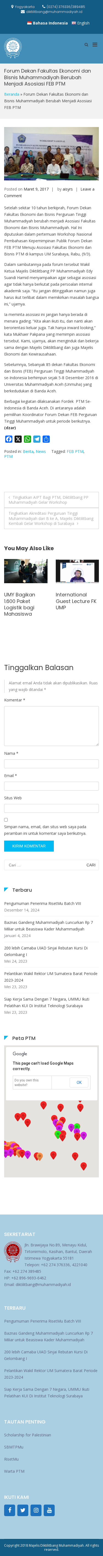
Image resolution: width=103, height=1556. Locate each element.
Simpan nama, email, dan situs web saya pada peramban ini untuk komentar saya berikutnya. (45, 830)
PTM (8, 456)
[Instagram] (35, 1510)
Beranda (11, 94)
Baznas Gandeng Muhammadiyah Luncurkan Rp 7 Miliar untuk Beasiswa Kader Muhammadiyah (48, 926)
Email (10, 775)
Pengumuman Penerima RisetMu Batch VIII (42, 903)
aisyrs (68, 189)
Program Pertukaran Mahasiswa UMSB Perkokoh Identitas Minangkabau (77, 610)
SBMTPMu (13, 1447)
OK (79, 1082)
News (41, 451)
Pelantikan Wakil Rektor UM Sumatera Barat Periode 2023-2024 (51, 977)
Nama (11, 753)
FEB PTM (75, 451)
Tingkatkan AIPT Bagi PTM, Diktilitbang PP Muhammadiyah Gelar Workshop (48, 500)
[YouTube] (49, 1510)
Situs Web (13, 797)
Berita (28, 451)
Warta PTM (14, 1471)
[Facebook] (9, 1510)
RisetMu (11, 1459)
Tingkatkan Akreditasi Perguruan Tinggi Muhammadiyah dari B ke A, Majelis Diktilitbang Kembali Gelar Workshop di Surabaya (51, 518)
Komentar (14, 700)
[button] (77, 1136)
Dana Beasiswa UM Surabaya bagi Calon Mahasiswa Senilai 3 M (23, 607)
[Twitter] (22, 1510)
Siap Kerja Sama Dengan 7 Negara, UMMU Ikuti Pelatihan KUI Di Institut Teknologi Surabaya (46, 1002)
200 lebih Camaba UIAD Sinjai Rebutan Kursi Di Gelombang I (46, 951)
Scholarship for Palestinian (27, 1434)
